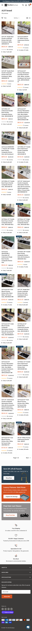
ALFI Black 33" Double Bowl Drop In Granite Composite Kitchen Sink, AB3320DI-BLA (8, 221)
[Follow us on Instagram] (6, 609)
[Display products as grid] (27, 18)
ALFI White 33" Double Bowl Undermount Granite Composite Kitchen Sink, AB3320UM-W (24, 150)
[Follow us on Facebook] (3, 609)
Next (27, 458)
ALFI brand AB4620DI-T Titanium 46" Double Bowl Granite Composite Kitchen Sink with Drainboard (8, 150)
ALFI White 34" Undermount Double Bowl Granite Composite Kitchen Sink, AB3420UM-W (7, 112)
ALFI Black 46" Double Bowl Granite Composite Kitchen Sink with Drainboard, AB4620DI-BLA (24, 255)
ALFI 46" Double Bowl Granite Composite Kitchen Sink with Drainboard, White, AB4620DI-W (8, 74)
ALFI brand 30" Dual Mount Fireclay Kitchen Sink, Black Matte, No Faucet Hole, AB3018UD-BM (7, 293)
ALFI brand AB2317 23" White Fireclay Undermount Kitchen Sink (23, 39)
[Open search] (23, 5)
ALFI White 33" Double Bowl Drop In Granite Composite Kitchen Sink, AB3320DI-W (8, 183)
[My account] (26, 5)
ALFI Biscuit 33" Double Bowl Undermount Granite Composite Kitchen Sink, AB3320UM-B (23, 327)
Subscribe (7, 596)
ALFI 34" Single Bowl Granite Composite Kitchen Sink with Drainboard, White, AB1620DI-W (7, 40)
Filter (5, 18)
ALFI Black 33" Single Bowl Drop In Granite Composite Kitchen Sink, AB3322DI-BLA (24, 221)
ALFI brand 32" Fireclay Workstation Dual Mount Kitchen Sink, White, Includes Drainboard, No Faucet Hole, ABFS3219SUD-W (24, 76)
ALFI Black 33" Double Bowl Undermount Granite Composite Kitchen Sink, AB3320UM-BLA (24, 365)
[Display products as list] (29, 18)
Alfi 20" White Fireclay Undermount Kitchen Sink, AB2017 (24, 439)
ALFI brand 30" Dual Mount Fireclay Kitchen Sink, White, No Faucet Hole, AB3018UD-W (7, 441)
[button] (28, 627)
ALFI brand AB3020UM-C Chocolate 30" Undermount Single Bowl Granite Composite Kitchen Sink (7, 257)
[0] (29, 5)
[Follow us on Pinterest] (8, 609)
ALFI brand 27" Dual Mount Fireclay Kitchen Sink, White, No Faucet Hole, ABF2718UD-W (23, 403)
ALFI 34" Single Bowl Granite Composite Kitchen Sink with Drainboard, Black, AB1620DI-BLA (23, 293)
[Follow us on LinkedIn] (11, 609)
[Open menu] (2, 5)
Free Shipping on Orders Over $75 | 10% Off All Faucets (16, 1)
